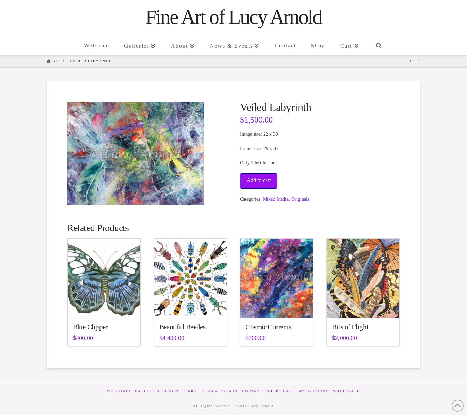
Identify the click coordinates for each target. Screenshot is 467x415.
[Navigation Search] (378, 44)
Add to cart (258, 180)
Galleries (147, 391)
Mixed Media (276, 199)
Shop (273, 391)
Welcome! (119, 391)
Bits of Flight (350, 327)
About (171, 391)
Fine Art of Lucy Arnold (233, 17)
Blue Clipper (90, 327)
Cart (289, 391)
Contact (252, 391)
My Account (314, 391)
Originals (300, 199)
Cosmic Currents (268, 327)
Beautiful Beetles (182, 327)
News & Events (219, 391)
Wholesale (346, 391)
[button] (75, 110)
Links (190, 391)
